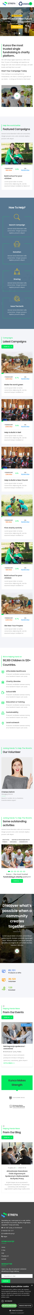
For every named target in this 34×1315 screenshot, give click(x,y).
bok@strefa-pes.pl (8, 1233)
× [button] (32, 1285)
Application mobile (12, 861)
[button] (17, 1310)
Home (3, 1247)
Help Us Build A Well (12, 432)
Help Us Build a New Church (16, 480)
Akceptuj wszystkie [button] (9, 1305)
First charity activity (13, 528)
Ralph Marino (7, 792)
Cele (2, 1253)
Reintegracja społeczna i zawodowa (14, 1047)
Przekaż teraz (17, 153)
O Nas (3, 1250)
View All (7, 346)
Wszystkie (5, 840)
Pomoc (6, 867)
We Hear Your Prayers (13, 625)
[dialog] (17, 1299)
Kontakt (3, 1259)
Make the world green (13, 176)
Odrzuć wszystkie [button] (25, 1305)
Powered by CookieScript (17, 1313)
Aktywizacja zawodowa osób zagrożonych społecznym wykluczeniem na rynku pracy (17, 1175)
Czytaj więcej (8, 1063)
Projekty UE (11, 1168)
